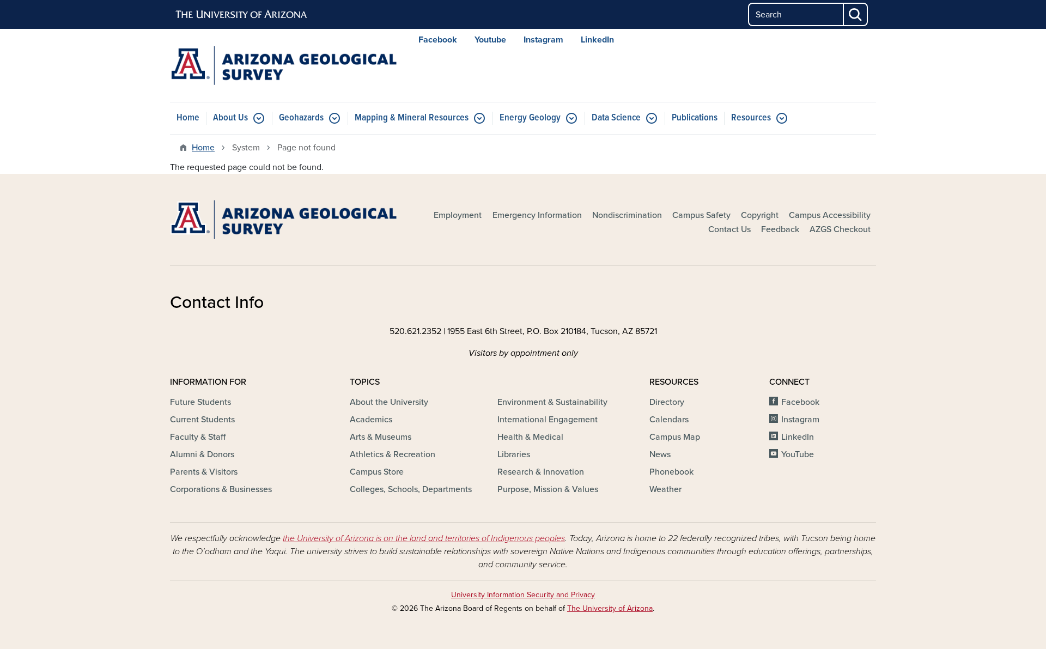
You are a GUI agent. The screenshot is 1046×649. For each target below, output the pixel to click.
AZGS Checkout (840, 229)
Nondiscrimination (627, 215)
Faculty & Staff (198, 437)
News (660, 454)
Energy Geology (530, 118)
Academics (371, 419)
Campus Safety (701, 215)
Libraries (513, 454)
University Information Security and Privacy (523, 594)
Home (188, 118)
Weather (665, 489)
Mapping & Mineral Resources (412, 118)
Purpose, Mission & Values (547, 489)
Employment (458, 215)
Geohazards (301, 118)
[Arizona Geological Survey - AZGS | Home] (283, 65)
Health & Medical (530, 437)
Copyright (760, 215)
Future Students (200, 402)
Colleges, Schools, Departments (411, 489)
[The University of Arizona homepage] (241, 14)
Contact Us (729, 229)
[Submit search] (856, 14)
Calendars (669, 419)
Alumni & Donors (202, 454)
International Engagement (547, 419)
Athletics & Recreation (392, 454)
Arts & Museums (380, 437)
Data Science (616, 118)
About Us (230, 118)
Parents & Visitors (204, 471)
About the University (389, 402)
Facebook (437, 39)
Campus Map (674, 437)
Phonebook (671, 471)
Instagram (543, 39)
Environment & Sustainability (552, 402)
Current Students (202, 419)
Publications (694, 118)
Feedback (780, 229)
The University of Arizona (610, 608)
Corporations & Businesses (221, 489)
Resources (751, 118)
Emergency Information (537, 215)
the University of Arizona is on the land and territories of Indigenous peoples (424, 538)
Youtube (490, 39)
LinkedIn (597, 39)
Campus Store (377, 471)
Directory (666, 402)
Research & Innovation (540, 471)
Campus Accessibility (830, 215)
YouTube (797, 454)
